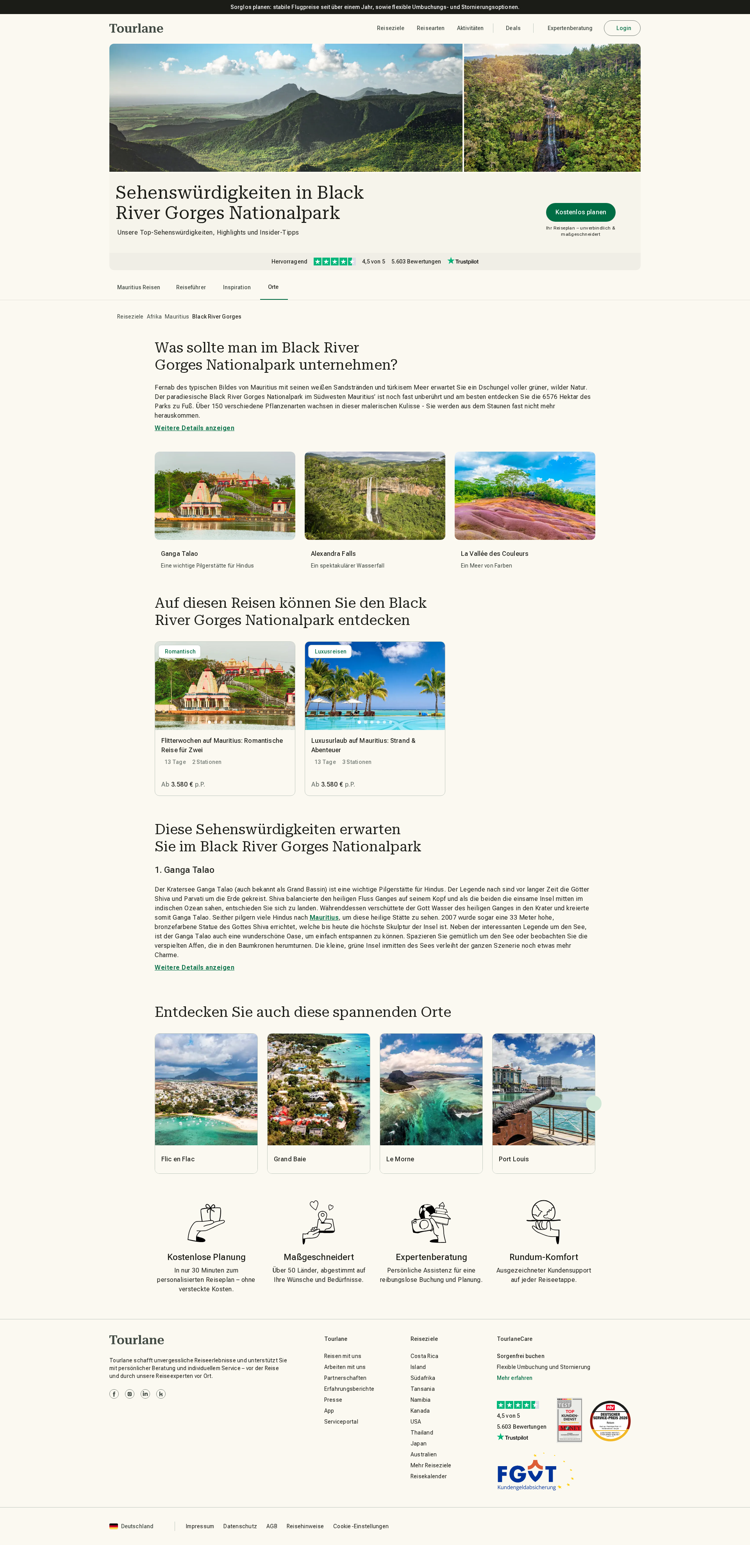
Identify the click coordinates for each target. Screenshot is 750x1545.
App (329, 1411)
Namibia (421, 1400)
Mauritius (177, 316)
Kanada (420, 1411)
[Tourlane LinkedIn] (145, 1394)
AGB (271, 1526)
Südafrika (423, 1378)
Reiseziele (130, 316)
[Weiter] (594, 1103)
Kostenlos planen (580, 212)
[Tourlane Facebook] (114, 1394)
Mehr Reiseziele (431, 1465)
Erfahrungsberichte (349, 1389)
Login (624, 28)
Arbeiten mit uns (345, 1367)
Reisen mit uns (343, 1356)
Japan (419, 1443)
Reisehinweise (305, 1526)
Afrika (154, 316)
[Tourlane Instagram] (129, 1394)
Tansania (423, 1389)
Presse (333, 1400)
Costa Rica (425, 1356)
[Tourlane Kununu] (161, 1394)
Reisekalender (429, 1476)
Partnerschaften (345, 1378)
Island (418, 1367)
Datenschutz (240, 1526)
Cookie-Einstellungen (361, 1526)
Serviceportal (341, 1422)
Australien (424, 1454)
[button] (136, 28)
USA (416, 1422)
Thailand (422, 1432)
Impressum (200, 1526)
